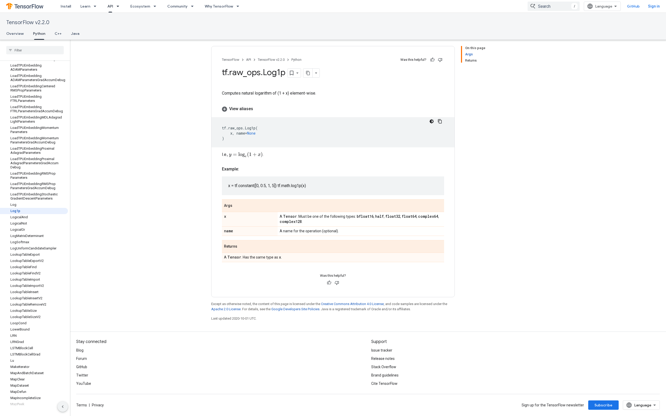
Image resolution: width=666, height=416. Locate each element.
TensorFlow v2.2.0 (27, 22)
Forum (81, 358)
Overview (15, 33)
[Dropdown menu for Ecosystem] (156, 6)
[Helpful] (432, 60)
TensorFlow (230, 60)
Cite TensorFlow (384, 383)
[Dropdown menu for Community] (194, 6)
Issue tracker (381, 350)
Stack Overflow (383, 367)
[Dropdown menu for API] (119, 6)
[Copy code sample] (440, 121)
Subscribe (603, 405)
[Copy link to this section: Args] (237, 206)
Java (75, 33)
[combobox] (554, 6)
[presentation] (246, 154)
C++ (58, 33)
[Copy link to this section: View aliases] (258, 109)
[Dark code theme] (431, 121)
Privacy (98, 405)
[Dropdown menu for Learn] (96, 6)
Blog (80, 350)
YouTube (83, 383)
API (110, 6)
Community (177, 6)
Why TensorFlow (219, 6)
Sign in (654, 6)
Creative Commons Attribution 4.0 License (352, 304)
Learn (85, 6)
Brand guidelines (385, 375)
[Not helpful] (440, 60)
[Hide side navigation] (62, 406)
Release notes (383, 358)
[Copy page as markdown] (308, 73)
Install (66, 6)
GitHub (633, 6)
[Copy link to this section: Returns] (242, 247)
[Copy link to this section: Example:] (244, 169)
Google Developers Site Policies (295, 309)
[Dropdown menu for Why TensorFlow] (239, 6)
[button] (333, 109)
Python (39, 33)
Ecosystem (140, 6)
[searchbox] (35, 50)
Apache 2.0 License (226, 309)
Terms (81, 405)
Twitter (82, 375)
